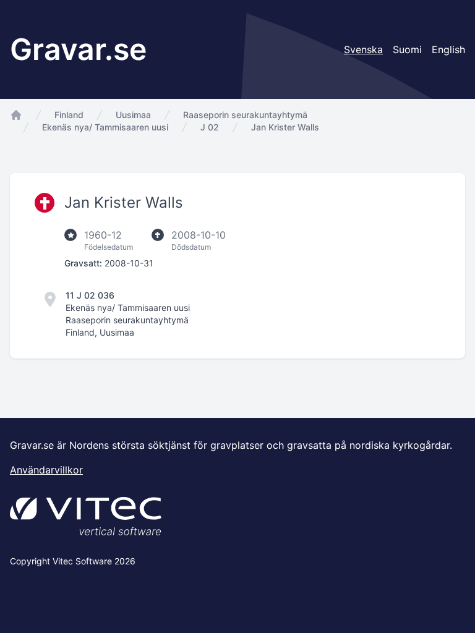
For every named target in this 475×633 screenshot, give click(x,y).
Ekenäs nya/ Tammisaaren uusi (105, 127)
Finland (68, 114)
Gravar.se (78, 49)
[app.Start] (16, 115)
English (448, 49)
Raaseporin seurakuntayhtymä (245, 114)
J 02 (209, 127)
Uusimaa (133, 114)
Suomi (407, 49)
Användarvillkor (46, 470)
